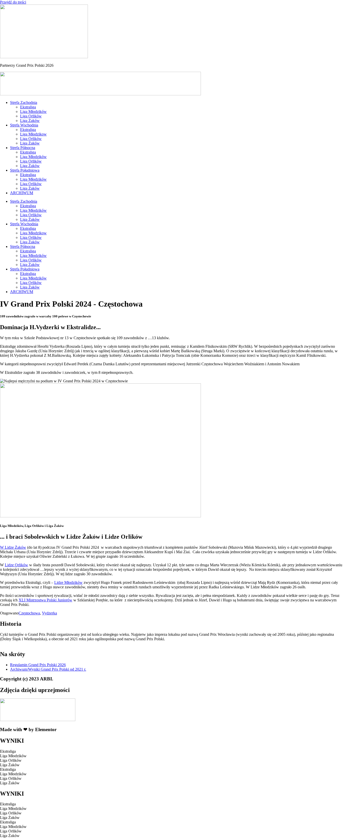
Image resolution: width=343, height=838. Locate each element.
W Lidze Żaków (13, 547)
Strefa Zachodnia (23, 102)
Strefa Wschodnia (24, 125)
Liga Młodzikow (33, 134)
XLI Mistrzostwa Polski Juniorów (45, 600)
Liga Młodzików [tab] (13, 756)
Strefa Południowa (24, 170)
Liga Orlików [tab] (11, 760)
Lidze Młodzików (68, 582)
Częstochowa (29, 613)
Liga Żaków (30, 120)
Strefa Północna (22, 148)
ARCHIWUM (21, 193)
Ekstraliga (28, 107)
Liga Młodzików (33, 111)
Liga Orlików (31, 116)
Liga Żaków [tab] (10, 765)
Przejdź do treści (13, 2)
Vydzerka (49, 613)
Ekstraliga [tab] (8, 751)
